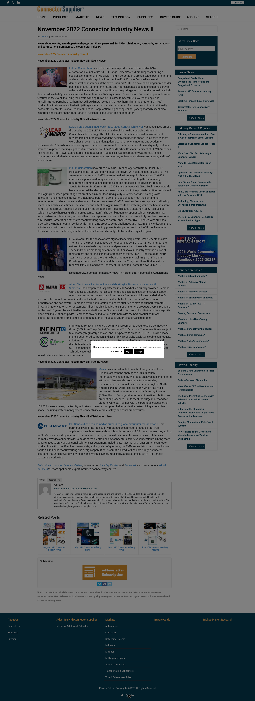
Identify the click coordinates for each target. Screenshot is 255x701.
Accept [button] (139, 351)
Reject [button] (129, 351)
